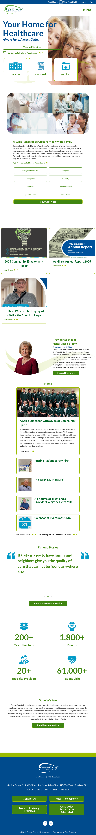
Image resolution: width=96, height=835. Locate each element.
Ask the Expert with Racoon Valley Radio (55, 535)
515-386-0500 (66, 785)
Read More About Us (48, 725)
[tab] (44, 596)
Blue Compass (70, 832)
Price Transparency (66, 798)
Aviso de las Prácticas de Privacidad (66, 809)
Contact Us (29, 798)
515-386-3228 (62, 789)
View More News (23, 535)
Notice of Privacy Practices (29, 809)
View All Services (32, 47)
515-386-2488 (33, 789)
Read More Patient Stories (48, 603)
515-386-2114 (28, 785)
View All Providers (66, 373)
